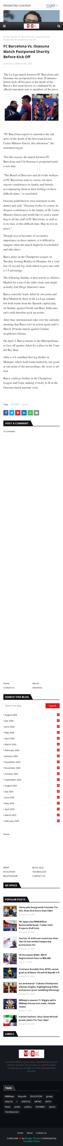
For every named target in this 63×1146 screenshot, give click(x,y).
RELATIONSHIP (10, 875)
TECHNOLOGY (39, 871)
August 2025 (32, 785)
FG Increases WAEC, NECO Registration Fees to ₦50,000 (35, 956)
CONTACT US (38, 875)
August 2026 (32, 714)
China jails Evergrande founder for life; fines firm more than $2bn (38, 909)
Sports (14, 36)
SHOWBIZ (15, 404)
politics (28, 1106)
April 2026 (32, 738)
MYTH (48, 1101)
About (35, 683)
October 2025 (32, 773)
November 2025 (32, 767)
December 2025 (32, 762)
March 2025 (32, 815)
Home (6, 36)
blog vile (22, 1096)
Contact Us (8, 687)
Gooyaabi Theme (31, 1141)
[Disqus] (31, 552)
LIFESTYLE (26, 1101)
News (7, 1106)
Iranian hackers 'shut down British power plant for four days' (38, 1018)
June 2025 (32, 797)
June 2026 (32, 726)
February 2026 (32, 750)
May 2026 (32, 732)
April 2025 (32, 809)
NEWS (6, 867)
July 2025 (32, 791)
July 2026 (32, 720)
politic (17, 1106)
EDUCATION (9, 871)
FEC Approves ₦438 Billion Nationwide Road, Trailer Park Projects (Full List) (36, 925)
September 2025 (32, 779)
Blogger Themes (32, 1138)
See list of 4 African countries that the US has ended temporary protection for (38, 941)
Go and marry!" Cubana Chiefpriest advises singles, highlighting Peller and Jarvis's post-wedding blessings (39, 987)
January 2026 (32, 756)
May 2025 (32, 803)
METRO (38, 1101)
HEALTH (9, 1101)
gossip (49, 1096)
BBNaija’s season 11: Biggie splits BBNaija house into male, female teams (37, 1003)
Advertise (37, 687)
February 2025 (32, 821)
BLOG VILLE (38, 867)
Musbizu (10, 63)
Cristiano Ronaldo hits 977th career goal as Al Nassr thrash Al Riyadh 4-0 (39, 971)
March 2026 (32, 744)
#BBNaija (9, 1096)
